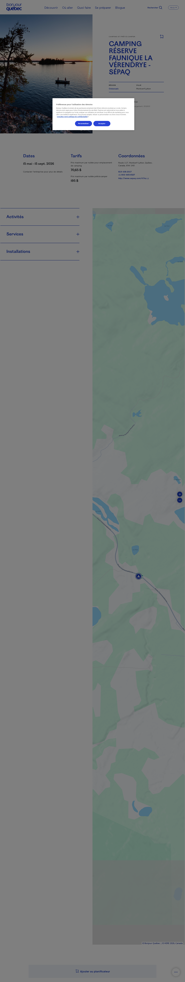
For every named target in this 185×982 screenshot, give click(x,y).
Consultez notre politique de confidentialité (73, 117)
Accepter (101, 123)
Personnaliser (83, 123)
